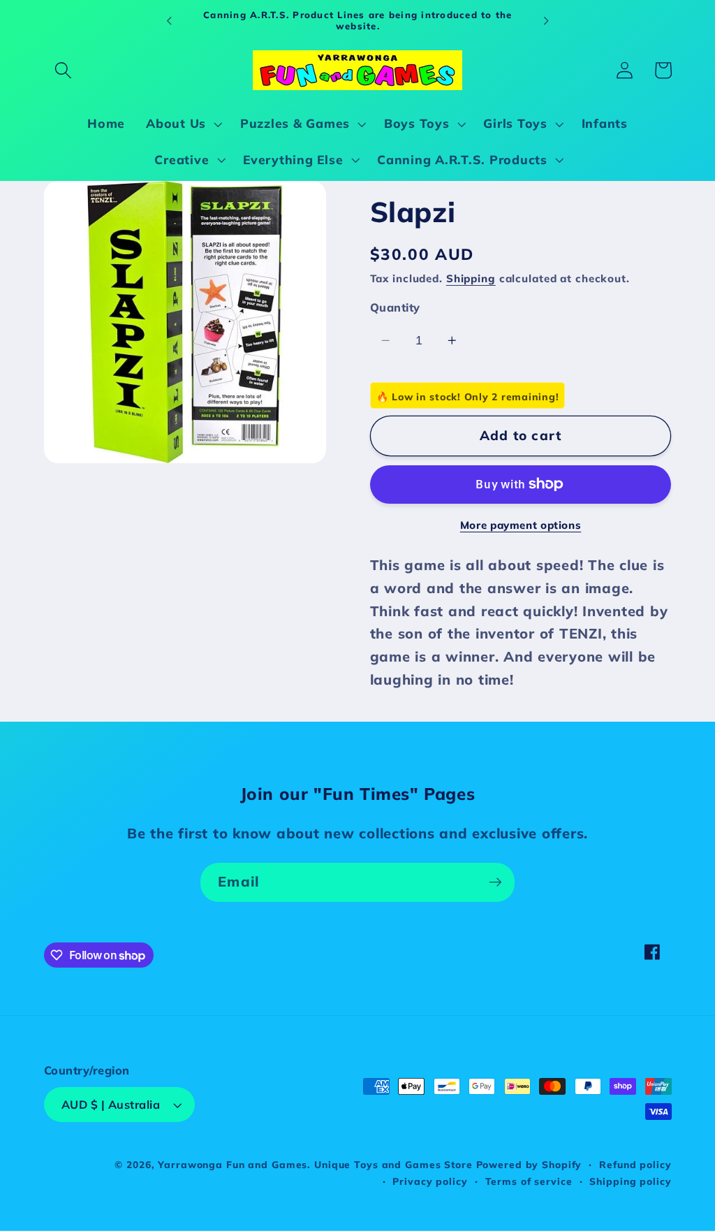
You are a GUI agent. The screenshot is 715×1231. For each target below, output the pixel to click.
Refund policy (635, 1164)
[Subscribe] (495, 882)
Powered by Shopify (529, 1164)
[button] (63, 70)
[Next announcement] (546, 20)
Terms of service (529, 1181)
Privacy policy (429, 1181)
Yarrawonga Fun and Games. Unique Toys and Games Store (315, 1164)
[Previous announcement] (169, 20)
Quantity (395, 307)
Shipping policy (630, 1181)
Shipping (471, 278)
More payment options (521, 525)
